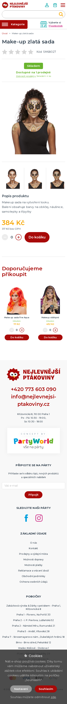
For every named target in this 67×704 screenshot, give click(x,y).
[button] (47, 5)
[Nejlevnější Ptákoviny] (15, 6)
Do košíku (37, 237)
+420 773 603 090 (33, 389)
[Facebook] (26, 518)
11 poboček (56, 26)
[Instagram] (39, 518)
